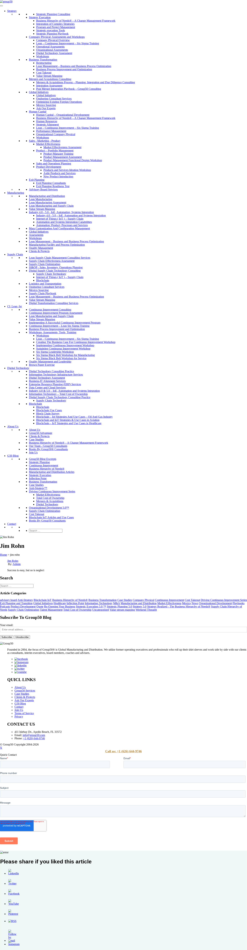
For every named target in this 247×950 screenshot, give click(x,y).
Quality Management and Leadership (50, 361)
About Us (12, 426)
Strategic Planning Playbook (52, 33)
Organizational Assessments (52, 49)
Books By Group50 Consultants (47, 520)
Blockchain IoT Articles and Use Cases (51, 517)
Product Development (48, 166)
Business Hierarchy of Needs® (46, 468)
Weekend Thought (146, 609)
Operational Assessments (50, 46)
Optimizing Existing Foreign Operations (59, 101)
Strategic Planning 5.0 (119, 606)
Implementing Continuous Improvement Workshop (65, 345)
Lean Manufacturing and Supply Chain (51, 205)
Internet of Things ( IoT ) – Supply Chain (59, 218)
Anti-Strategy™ (38, 488)
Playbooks (238, 603)
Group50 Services (24, 690)
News (194, 603)
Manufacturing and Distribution (47, 196)
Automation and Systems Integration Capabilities (64, 221)
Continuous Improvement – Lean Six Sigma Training (59, 325)
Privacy (18, 716)
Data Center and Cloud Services (47, 387)
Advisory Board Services (43, 189)
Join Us (33, 452)
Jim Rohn (12, 560)
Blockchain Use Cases (49, 410)
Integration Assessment (49, 85)
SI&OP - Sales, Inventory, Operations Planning (56, 267)
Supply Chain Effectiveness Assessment (51, 260)
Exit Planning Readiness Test (52, 186)
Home (3, 554)
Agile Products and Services (59, 173)
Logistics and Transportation (45, 283)
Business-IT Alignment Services (47, 381)
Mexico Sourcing (46, 105)
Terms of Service (24, 713)
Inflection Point (37, 478)
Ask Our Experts (46, 108)
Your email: (6, 625)
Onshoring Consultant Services (54, 98)
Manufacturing (15, 192)
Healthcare (60, 603)
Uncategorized (100, 609)
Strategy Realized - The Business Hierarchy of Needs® (178, 606)
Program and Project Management (55, 27)
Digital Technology (18, 368)
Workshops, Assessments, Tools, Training (52, 332)
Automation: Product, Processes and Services (62, 225)
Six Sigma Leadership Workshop (55, 351)
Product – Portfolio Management (54, 150)
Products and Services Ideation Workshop (67, 170)
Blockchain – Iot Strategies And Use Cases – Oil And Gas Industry (74, 416)
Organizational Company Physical (55, 134)
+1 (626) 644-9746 (34, 738)
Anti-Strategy (25, 600)
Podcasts (5, 606)
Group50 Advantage (40, 433)
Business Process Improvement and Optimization (64, 69)
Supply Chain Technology (51, 273)
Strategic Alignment (47, 124)
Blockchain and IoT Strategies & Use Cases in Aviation (67, 420)
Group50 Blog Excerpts (42, 458)
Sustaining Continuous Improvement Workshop (63, 348)
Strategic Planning (39, 462)
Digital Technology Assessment (54, 53)
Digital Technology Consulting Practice (51, 371)
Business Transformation (43, 59)
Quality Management (41, 247)
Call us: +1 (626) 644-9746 (123, 751)
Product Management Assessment (62, 157)
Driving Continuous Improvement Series (52, 491)
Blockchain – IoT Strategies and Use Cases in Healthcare (68, 423)
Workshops (42, 56)
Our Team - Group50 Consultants (48, 445)
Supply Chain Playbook (42, 293)
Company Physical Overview (53, 40)
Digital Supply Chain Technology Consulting (55, 270)
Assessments (36, 234)
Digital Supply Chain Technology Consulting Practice (59, 397)
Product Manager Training (58, 153)
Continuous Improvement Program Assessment (55, 312)
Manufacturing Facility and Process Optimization (57, 244)
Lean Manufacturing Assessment (47, 202)
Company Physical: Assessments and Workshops (57, 36)
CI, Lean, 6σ (14, 306)
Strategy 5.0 (139, 606)
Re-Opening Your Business (59, 606)
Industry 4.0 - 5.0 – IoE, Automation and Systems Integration (71, 215)
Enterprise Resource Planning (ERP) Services (55, 384)
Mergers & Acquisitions (49, 501)
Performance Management (51, 131)
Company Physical (143, 600)
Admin (17, 564)
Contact (11, 523)
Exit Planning (36, 179)
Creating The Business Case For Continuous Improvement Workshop (75, 342)
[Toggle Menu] (1, 5)
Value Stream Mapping (49, 75)
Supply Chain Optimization (44, 264)
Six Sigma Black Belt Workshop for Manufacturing (65, 355)
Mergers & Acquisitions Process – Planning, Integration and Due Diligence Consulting (85, 82)
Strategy (12, 10)
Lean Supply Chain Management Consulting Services (59, 257)
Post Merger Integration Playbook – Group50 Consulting (68, 88)
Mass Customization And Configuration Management (59, 228)
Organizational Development (215, 603)
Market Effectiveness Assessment (62, 147)
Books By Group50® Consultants (48, 449)
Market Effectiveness (48, 144)
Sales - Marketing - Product (44, 140)
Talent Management (51, 609)
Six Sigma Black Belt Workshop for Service (61, 358)
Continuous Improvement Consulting (50, 309)
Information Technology (98, 603)
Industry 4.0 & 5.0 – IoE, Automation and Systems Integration (64, 390)
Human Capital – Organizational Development (62, 114)
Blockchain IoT (43, 600)
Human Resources (46, 121)
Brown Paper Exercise (42, 364)
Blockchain (42, 280)
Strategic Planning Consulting (53, 14)
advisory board (8, 600)
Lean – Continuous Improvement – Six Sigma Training (67, 43)
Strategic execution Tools (50, 30)
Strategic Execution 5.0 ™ (91, 606)
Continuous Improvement (43, 465)
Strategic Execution (40, 475)
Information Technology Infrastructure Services (56, 374)
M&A (116, 603)
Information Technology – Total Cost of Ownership (58, 394)
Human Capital (37, 111)
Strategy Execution (40, 17)
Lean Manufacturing (40, 199)
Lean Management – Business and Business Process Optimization (73, 66)
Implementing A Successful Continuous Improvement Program (64, 322)
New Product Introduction (58, 176)
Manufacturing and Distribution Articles (51, 471)
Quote (39, 606)
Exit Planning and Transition (16, 603)
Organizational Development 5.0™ (49, 507)
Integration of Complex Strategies (55, 23)
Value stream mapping (122, 609)
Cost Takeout (43, 72)
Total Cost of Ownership (50, 497)
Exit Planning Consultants (51, 183)
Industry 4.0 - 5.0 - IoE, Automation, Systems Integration (61, 212)
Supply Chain (15, 254)
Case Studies (36, 439)
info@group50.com (34, 735)
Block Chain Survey (47, 413)
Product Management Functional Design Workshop (72, 160)
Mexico (186, 603)
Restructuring (44, 62)
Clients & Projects (39, 251)
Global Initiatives (38, 92)
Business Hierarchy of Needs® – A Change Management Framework (75, 20)
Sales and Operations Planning (53, 163)
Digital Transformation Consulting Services (53, 303)
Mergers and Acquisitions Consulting (50, 79)
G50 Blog (13, 455)
